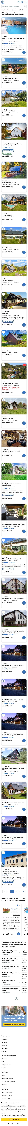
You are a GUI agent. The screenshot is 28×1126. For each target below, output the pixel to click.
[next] (20, 891)
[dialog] (14, 1113)
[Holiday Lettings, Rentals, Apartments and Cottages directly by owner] (2, 2)
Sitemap (3, 1051)
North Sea (4, 1039)
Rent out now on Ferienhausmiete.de (14, 1024)
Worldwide (4, 1048)
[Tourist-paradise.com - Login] (22, 2)
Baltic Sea (4, 1042)
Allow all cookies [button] (14, 1119)
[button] (26, 2)
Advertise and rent (6, 1092)
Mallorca (4, 1045)
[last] (24, 891)
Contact (3, 1084)
